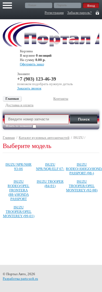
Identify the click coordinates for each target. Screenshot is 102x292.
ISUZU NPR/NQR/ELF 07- (50, 166)
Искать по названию (19, 125)
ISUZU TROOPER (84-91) (50, 183)
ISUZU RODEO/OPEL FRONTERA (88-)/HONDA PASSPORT (18, 190)
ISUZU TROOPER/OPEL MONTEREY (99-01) (18, 211)
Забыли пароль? (79, 13)
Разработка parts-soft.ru (20, 279)
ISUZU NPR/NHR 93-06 (18, 166)
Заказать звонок (29, 88)
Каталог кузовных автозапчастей (44, 138)
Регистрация (54, 13)
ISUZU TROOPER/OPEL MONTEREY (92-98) (81, 185)
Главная (9, 138)
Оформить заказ (32, 64)
